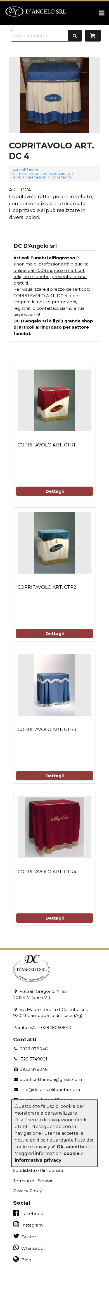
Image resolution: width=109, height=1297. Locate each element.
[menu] (101, 13)
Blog (25, 1259)
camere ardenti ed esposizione (41, 174)
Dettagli (55, 491)
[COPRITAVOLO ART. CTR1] (54, 400)
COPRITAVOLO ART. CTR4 (47, 871)
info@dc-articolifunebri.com (49, 1089)
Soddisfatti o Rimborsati (38, 1170)
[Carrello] (93, 36)
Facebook (31, 1213)
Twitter (27, 1236)
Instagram (31, 1225)
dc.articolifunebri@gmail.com (50, 1079)
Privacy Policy (27, 1190)
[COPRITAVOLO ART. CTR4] (54, 827)
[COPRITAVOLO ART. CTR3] (54, 685)
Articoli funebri (26, 170)
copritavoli (61, 177)
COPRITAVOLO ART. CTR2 (47, 587)
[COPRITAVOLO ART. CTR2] (54, 543)
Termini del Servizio (33, 1180)
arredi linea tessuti (29, 177)
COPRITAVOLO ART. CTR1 (46, 445)
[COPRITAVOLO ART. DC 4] (54, 95)
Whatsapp (31, 1248)
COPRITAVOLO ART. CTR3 (47, 729)
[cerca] (75, 35)
